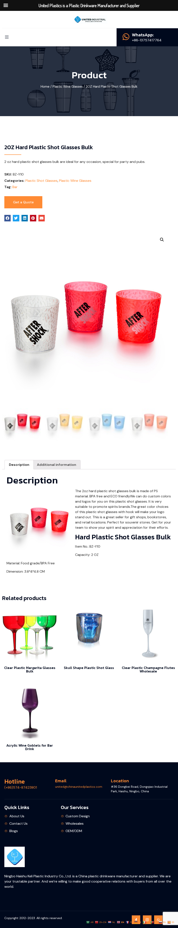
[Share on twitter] (16, 218)
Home (45, 86)
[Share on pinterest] (33, 218)
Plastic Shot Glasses (41, 180)
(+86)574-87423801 (20, 787)
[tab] (19, 465)
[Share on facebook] (7, 218)
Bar (15, 187)
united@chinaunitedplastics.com (78, 787)
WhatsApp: (143, 35)
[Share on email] (41, 218)
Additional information (56, 464)
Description (19, 464)
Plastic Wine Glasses (68, 86)
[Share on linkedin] (24, 218)
